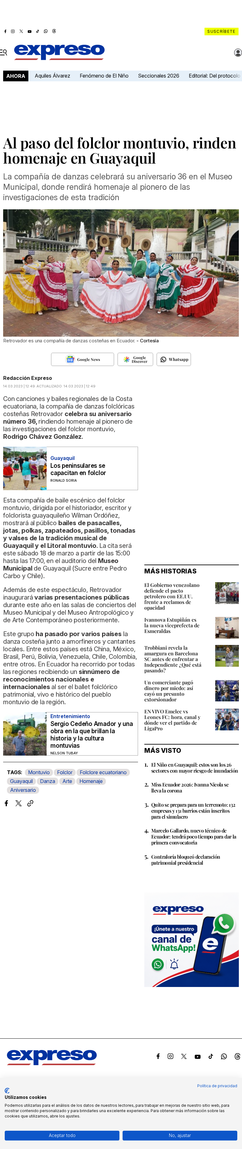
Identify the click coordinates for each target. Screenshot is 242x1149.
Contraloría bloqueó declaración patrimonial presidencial (185, 859)
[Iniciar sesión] (238, 52)
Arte (67, 781)
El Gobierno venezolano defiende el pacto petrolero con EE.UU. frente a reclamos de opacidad (171, 596)
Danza (47, 781)
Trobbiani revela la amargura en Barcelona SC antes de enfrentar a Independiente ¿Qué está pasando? (172, 659)
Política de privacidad (217, 1085)
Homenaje (91, 781)
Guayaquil (21, 781)
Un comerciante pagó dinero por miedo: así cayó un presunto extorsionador (168, 691)
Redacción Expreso (27, 377)
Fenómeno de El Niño (104, 76)
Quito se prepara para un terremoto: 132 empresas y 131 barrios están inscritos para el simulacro (193, 810)
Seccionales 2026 (158, 76)
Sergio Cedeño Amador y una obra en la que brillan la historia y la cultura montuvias (91, 734)
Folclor (64, 772)
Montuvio (39, 772)
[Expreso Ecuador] (52, 1063)
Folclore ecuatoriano (103, 772)
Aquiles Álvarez (52, 76)
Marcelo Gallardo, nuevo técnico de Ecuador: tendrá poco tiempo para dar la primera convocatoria (193, 836)
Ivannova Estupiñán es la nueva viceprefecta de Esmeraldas (171, 625)
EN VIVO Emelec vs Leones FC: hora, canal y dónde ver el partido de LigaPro (172, 720)
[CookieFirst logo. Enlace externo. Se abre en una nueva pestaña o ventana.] (7, 1091)
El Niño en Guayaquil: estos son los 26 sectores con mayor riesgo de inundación (194, 767)
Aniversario (23, 790)
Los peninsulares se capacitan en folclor (78, 469)
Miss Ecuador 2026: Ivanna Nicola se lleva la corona (189, 787)
